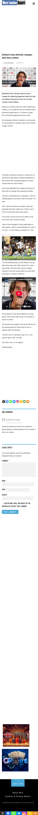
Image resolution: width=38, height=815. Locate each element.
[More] (27, 401)
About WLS (17, 793)
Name (4, 481)
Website (4, 495)
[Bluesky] (14, 401)
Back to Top (18, 784)
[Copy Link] (20, 401)
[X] (3, 401)
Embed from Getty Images (8, 235)
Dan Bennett (9, 63)
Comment (5, 461)
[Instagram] (17, 401)
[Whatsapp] (10, 401)
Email (4, 489)
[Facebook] (7, 401)
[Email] (24, 401)
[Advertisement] (19, 31)
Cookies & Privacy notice (17, 796)
